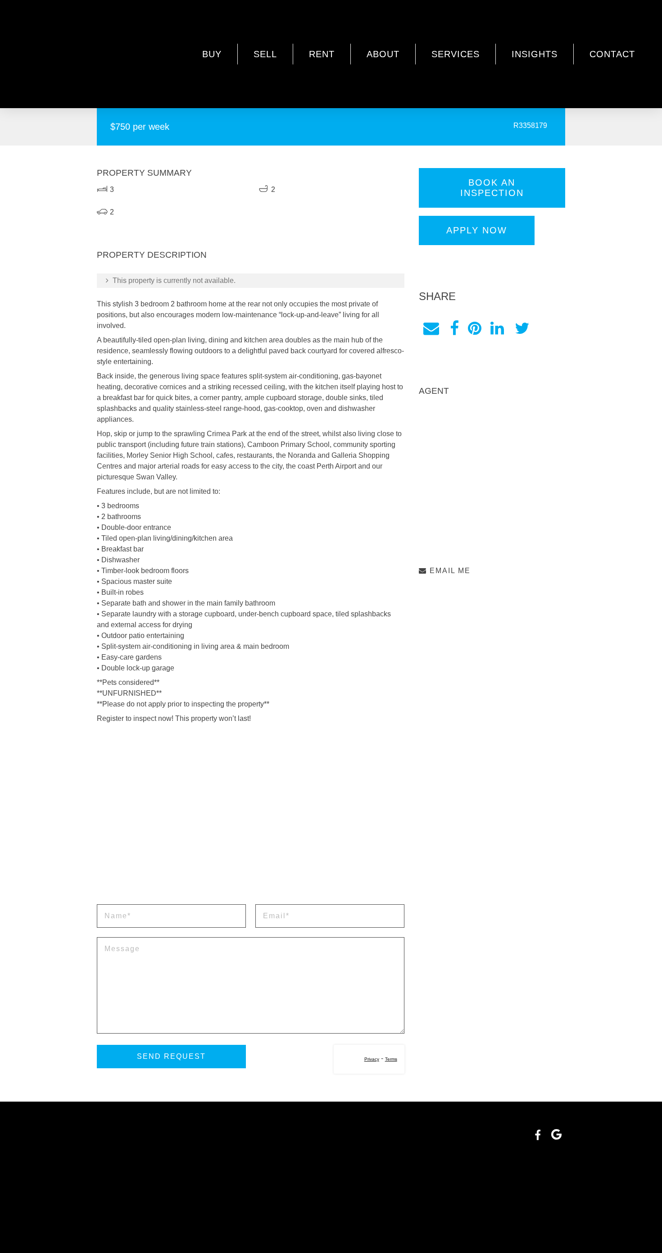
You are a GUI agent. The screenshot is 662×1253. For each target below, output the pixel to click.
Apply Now (476, 230)
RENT (322, 54)
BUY (212, 54)
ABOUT (383, 54)
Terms (391, 1059)
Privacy (371, 1059)
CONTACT (612, 54)
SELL (265, 54)
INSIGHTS (535, 54)
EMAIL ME (449, 570)
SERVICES (455, 54)
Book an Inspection (492, 188)
